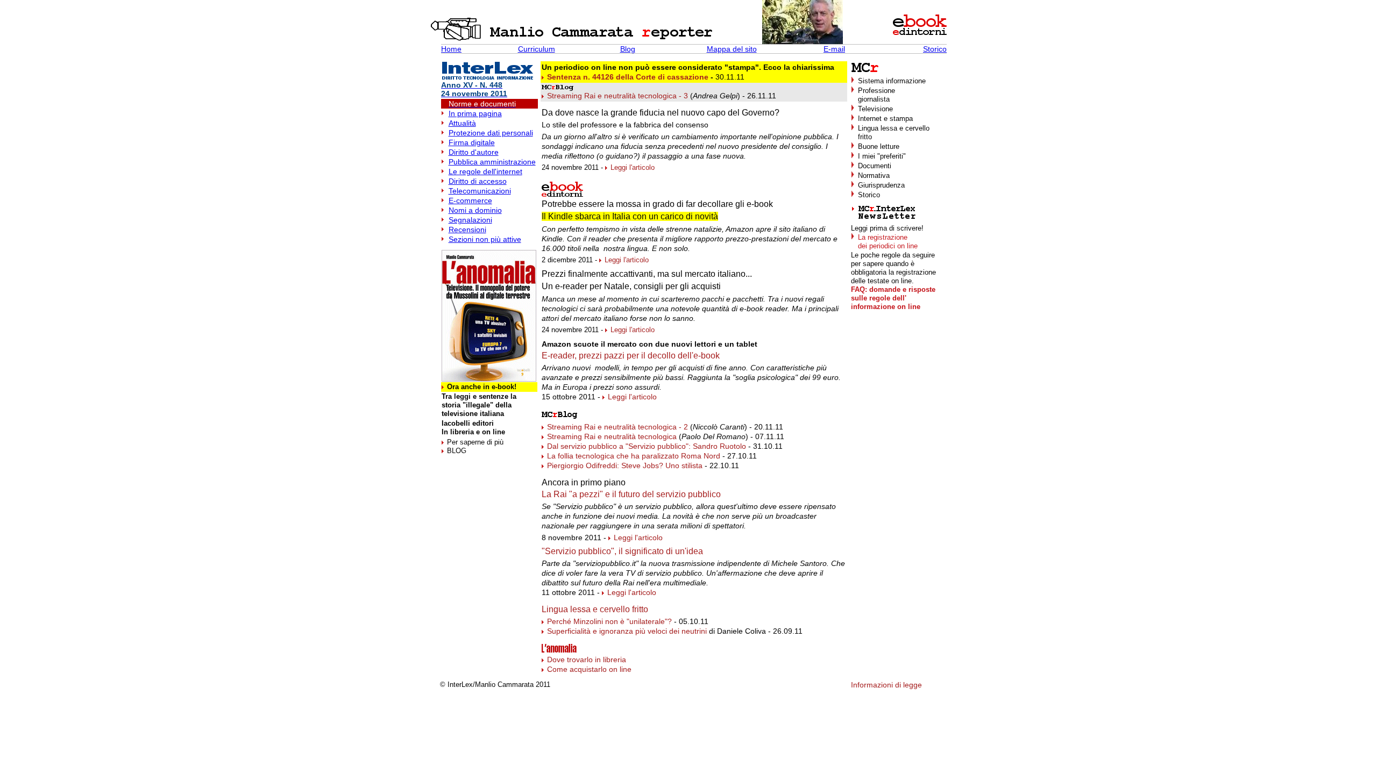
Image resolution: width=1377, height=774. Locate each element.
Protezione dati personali (491, 132)
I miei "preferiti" (882, 156)
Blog (627, 49)
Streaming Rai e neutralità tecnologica (612, 436)
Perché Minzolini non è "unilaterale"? (609, 621)
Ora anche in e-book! (481, 387)
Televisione (875, 109)
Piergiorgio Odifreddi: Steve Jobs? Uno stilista (624, 465)
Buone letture (878, 146)
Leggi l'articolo (633, 167)
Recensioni (467, 229)
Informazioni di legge (886, 684)
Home (451, 49)
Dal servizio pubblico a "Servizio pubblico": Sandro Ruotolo (646, 446)
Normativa (874, 175)
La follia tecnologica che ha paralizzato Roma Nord (633, 456)
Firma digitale (472, 142)
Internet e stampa (885, 118)
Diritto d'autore (474, 152)
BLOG (456, 451)
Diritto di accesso (478, 181)
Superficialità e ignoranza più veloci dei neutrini (627, 631)
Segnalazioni (470, 220)
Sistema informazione (892, 81)
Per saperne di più (475, 442)
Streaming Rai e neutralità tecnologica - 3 (617, 95)
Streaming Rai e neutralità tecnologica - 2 (617, 426)
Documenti (874, 166)
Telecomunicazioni (480, 191)
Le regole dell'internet (485, 171)
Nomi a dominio (475, 210)
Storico (935, 49)
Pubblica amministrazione (492, 161)
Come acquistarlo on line (589, 669)
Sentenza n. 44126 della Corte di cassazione (627, 77)
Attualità (462, 123)
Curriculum (536, 49)
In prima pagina (475, 113)
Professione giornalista (876, 95)
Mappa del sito (732, 49)
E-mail (834, 49)
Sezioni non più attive (485, 239)
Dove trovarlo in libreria (586, 659)
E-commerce (470, 200)
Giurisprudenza (881, 185)
